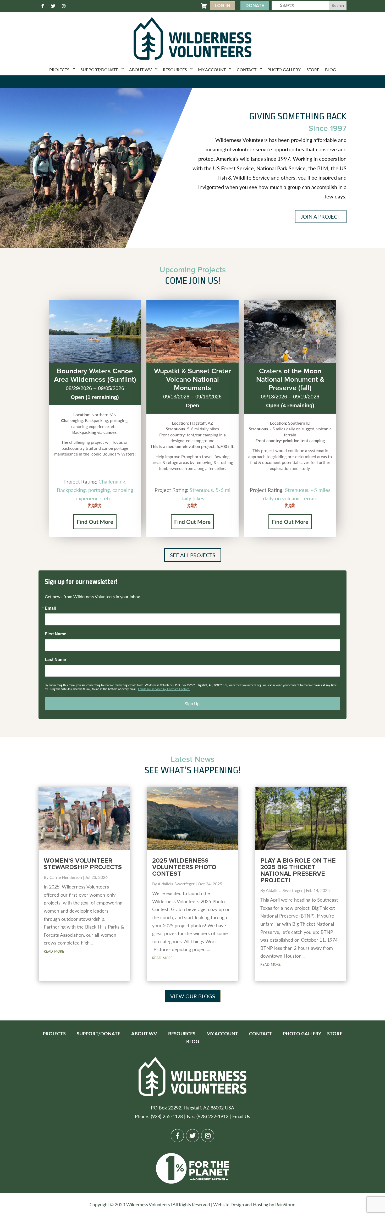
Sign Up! (192, 704)
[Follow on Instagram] (63, 6)
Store (312, 69)
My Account (212, 69)
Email (50, 608)
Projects (59, 69)
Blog (330, 69)
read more (54, 950)
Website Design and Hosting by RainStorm (254, 1204)
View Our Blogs (192, 996)
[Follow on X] (53, 6)
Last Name (55, 659)
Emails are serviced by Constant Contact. (164, 689)
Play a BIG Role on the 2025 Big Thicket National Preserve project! (298, 871)
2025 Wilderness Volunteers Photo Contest (184, 867)
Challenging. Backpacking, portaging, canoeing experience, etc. (95, 490)
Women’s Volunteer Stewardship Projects (83, 864)
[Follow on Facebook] (42, 6)
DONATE (254, 5)
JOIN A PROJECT (320, 216)
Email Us (241, 1116)
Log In (222, 5)
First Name (55, 634)
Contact (246, 69)
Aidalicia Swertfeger (176, 884)
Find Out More (95, 521)
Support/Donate (99, 69)
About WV (140, 69)
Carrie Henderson (66, 877)
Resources (175, 69)
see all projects (192, 555)
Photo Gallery (284, 69)
